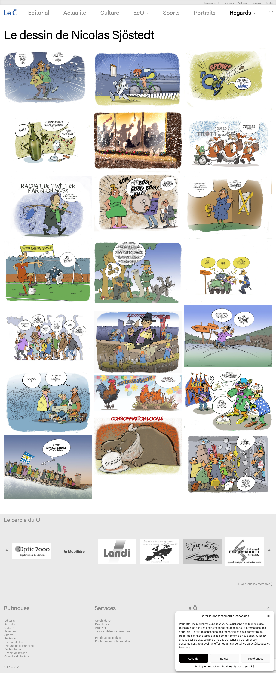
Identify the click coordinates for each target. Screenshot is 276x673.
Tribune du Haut (15, 642)
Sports (171, 12)
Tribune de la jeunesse (19, 645)
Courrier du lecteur (16, 656)
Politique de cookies (207, 666)
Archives (242, 2)
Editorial (38, 12)
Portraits (204, 12)
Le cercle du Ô (211, 2)
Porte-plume (12, 649)
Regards (240, 12)
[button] (268, 616)
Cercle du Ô (103, 620)
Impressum (256, 2)
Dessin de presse (15, 653)
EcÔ (138, 12)
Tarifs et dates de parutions (112, 631)
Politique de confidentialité (238, 666)
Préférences (255, 658)
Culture (109, 12)
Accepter (193, 658)
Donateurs (228, 2)
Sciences (10, 631)
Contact (270, 2)
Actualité (74, 12)
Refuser (224, 658)
